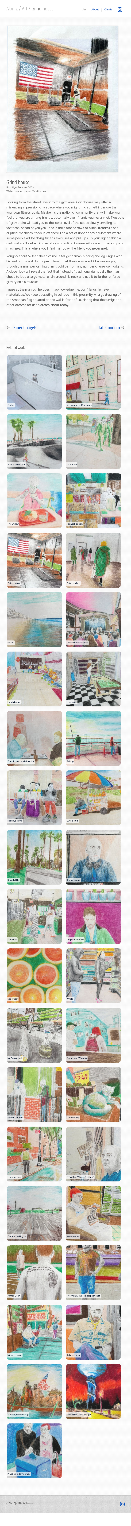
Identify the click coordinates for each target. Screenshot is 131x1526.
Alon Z (12, 8)
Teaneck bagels (23, 328)
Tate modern (109, 328)
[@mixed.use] (120, 9)
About (95, 9)
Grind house (42, 8)
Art (25, 8)
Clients (108, 9)
